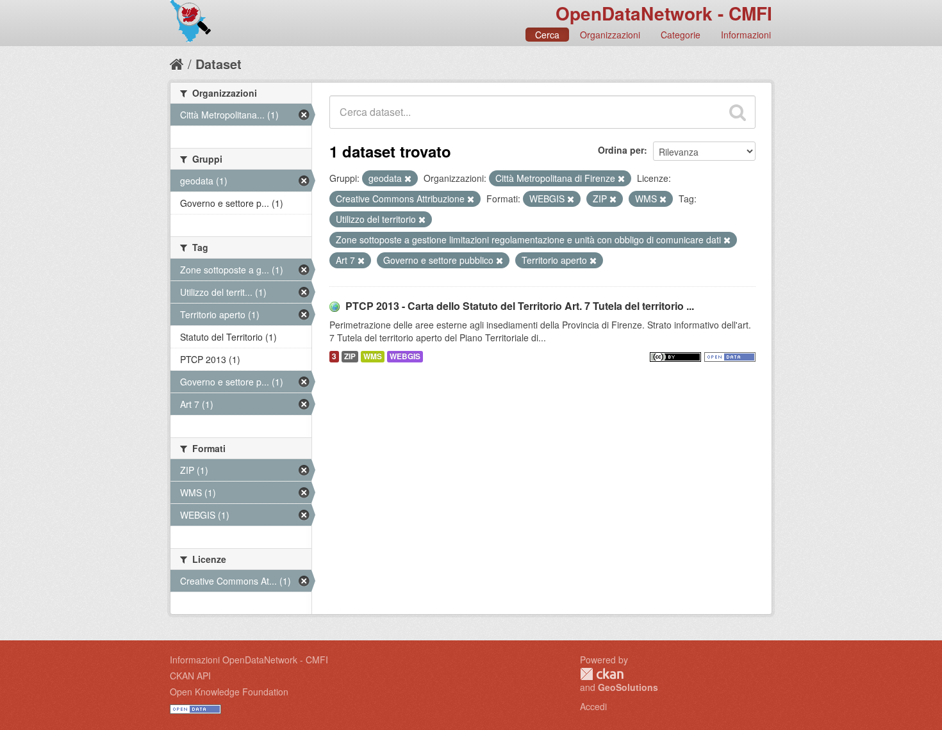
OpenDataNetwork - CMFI (664, 13)
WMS (372, 356)
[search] (737, 112)
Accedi (593, 706)
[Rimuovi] (407, 179)
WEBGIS (405, 356)
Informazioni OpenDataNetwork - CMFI (249, 659)
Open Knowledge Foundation (229, 691)
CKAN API (190, 675)
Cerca (547, 34)
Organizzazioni (610, 34)
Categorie (680, 34)
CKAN (602, 674)
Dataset (218, 63)
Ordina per (621, 149)
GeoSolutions (628, 687)
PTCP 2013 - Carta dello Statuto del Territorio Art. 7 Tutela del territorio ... (519, 305)
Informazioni (746, 34)
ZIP (350, 356)
